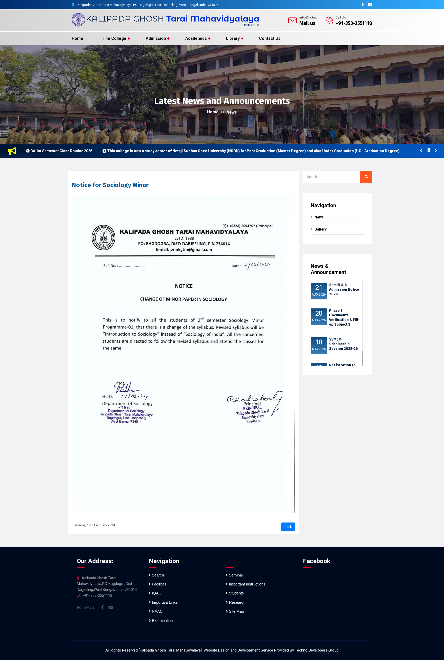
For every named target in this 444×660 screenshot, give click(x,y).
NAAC (157, 611)
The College (114, 38)
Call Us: (341, 17)
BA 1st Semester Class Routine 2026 (61, 151)
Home (77, 38)
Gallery (320, 229)
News (231, 112)
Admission (156, 38)
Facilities (158, 584)
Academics (196, 38)
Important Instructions (246, 584)
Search (157, 575)
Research (236, 602)
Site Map (236, 611)
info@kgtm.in (309, 17)
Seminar (235, 575)
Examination (162, 620)
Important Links (164, 602)
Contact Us (270, 38)
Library (233, 38)
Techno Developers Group (317, 650)
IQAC (156, 593)
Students (236, 593)
